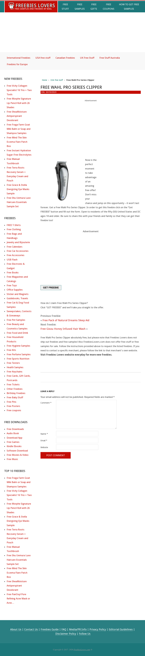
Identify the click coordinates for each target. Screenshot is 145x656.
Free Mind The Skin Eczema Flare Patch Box (17, 142)
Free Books (13, 272)
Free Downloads (15, 429)
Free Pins (11, 401)
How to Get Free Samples (129, 6)
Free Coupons (108, 6)
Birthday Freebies (16, 393)
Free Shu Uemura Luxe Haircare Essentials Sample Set (19, 202)
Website (44, 447)
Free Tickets (13, 384)
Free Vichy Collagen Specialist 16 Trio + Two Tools (19, 90)
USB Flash (12, 259)
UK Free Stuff (87, 57)
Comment (45, 403)
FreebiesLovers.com (82, 649)
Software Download (17, 450)
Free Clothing (14, 229)
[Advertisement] (72, 35)
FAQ (63, 629)
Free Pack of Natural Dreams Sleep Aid (65, 320)
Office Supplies (15, 289)
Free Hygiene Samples (18, 345)
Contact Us (31, 629)
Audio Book (13, 433)
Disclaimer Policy (65, 633)
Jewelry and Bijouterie (18, 242)
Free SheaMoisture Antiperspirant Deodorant (17, 116)
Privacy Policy (97, 629)
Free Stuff (65, 6)
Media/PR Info (78, 629)
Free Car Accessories (17, 251)
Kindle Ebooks (14, 446)
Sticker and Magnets (17, 294)
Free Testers (13, 362)
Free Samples (80, 6)
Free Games (13, 442)
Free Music (12, 459)
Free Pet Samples (16, 319)
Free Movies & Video (17, 454)
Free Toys (12, 285)
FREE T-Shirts (14, 225)
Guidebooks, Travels (17, 298)
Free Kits (11, 350)
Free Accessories (15, 255)
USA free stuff (42, 57)
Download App (14, 437)
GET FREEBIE (51, 287)
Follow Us (84, 633)
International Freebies (18, 57)
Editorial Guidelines (121, 629)
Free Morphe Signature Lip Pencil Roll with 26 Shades (19, 103)
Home (44, 80)
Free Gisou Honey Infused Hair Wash (63, 328)
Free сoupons (14, 410)
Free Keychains (14, 371)
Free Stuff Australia (109, 57)
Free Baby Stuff (15, 397)
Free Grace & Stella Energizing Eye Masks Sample (18, 189)
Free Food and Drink (17, 332)
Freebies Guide (50, 629)
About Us (15, 629)
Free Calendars (14, 246)
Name (44, 434)
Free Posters (13, 406)
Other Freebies (15, 388)
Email (43, 440)
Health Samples (15, 367)
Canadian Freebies (65, 57)
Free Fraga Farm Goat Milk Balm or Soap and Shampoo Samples (18, 129)
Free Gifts (93, 6)
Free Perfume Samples (19, 354)
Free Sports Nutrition (18, 358)
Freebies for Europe (17, 64)
